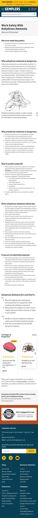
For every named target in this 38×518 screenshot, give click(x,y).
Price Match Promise (26, 498)
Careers (22, 506)
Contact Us (5, 490)
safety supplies (22, 381)
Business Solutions (27, 465)
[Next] (35, 353)
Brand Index (5, 476)
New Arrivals (5, 469)
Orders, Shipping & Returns (10, 493)
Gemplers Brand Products (27, 503)
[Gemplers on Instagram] (11, 458)
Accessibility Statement (26, 511)
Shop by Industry (7, 471)
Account (22, 469)
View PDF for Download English (11, 399)
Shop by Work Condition (9, 474)
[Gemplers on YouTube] (17, 458)
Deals (3, 482)
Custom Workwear (7, 479)
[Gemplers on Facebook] (4, 458)
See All (34, 334)
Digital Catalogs (6, 501)
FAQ (3, 506)
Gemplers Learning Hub (9, 496)
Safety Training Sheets (8, 498)
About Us (22, 490)
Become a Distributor (26, 476)
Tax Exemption (24, 474)
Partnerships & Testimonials (28, 501)
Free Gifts (23, 482)
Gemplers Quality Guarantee (25, 494)
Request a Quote (25, 471)
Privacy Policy (24, 508)
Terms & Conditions (20, 4)
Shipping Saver (24, 479)
